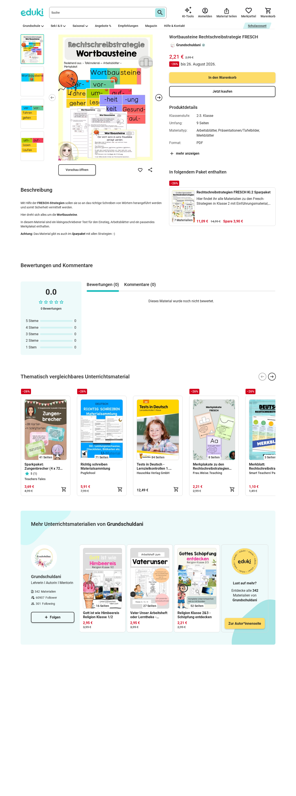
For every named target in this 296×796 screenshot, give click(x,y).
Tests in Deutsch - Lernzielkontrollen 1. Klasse (153, 466)
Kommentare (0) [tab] (140, 284)
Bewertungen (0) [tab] (103, 284)
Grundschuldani (188, 45)
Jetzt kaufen (222, 91)
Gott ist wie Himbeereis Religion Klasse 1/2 (101, 615)
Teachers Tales (35, 479)
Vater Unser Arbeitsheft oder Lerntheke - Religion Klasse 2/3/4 (148, 615)
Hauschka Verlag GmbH (153, 473)
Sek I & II (56, 26)
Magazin (151, 26)
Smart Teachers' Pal (262, 473)
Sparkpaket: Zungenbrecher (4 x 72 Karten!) (42, 466)
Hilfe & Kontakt (174, 26)
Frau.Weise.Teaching (207, 473)
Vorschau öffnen (77, 170)
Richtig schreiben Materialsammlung (95, 466)
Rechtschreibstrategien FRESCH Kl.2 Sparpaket (233, 192)
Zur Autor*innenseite (244, 623)
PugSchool (88, 473)
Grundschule (31, 26)
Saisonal (79, 26)
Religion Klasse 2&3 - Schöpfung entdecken (194, 615)
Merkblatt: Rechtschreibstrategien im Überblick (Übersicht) (269, 466)
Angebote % (103, 26)
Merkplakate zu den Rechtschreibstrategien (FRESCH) (211, 466)
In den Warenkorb (222, 77)
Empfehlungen (128, 26)
